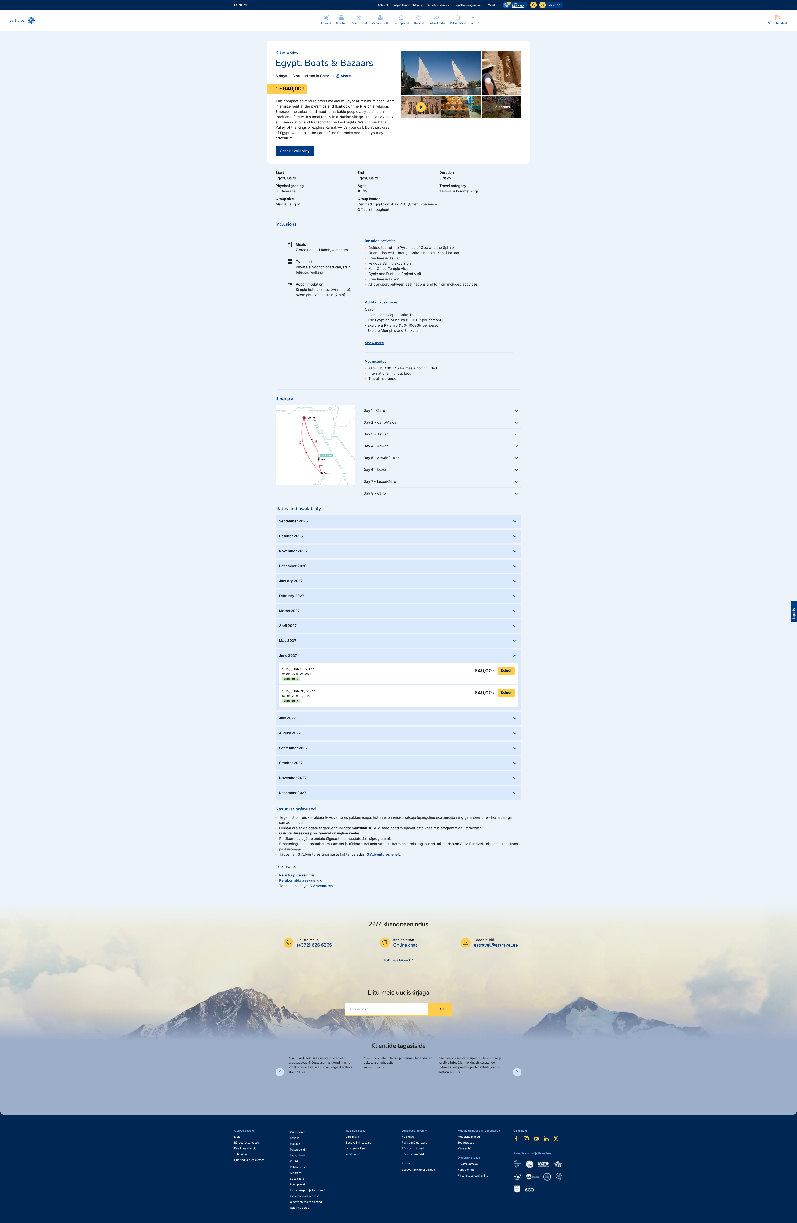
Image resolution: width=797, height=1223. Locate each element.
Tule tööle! (241, 1154)
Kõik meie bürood (396, 960)
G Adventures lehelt (383, 854)
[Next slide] (517, 1072)
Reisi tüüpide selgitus (297, 875)
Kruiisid (294, 1161)
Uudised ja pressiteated (249, 1160)
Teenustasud (466, 1142)
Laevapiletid (297, 1155)
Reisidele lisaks (437, 5)
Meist (491, 5)
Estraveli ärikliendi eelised (418, 1169)
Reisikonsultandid (245, 1148)
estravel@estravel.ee (496, 945)
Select (506, 670)
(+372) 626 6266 (314, 945)
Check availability (295, 151)
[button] (290, 1088)
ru (240, 5)
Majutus (295, 1143)
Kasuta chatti (404, 940)
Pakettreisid (297, 1149)
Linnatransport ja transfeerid (308, 1190)
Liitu (440, 1009)
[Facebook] (516, 1138)
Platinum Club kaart (414, 1142)
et (235, 5)
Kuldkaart (408, 1136)
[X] (556, 1138)
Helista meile (307, 940)
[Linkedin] (546, 1138)
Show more (374, 343)
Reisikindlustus (299, 1207)
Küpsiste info (466, 1169)
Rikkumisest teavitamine (473, 1175)
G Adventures (321, 886)
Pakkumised (297, 1132)
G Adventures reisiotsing (306, 1201)
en (245, 5)
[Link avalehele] (22, 20)
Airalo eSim (353, 1154)
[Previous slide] (280, 1072)
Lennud (295, 1138)
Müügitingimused (469, 1136)
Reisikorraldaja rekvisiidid (301, 880)
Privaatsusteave (468, 1164)
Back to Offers (289, 52)
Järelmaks (352, 1136)
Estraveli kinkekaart (358, 1142)
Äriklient (383, 5)
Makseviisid (465, 1148)
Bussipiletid (297, 1178)
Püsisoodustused (413, 1148)
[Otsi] (533, 5)
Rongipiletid (297, 1184)
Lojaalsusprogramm (467, 5)
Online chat (405, 945)
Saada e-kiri (484, 940)
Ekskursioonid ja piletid (304, 1196)
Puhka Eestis (298, 1167)
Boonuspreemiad (413, 1154)
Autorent (295, 1172)
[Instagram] (526, 1138)
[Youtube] (536, 1138)
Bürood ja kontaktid (246, 1142)
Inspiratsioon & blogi (406, 5)
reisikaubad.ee (355, 1148)
